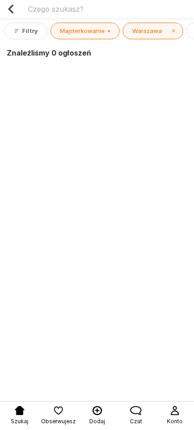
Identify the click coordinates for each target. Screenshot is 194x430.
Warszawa (154, 30)
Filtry (30, 30)
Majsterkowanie (85, 30)
